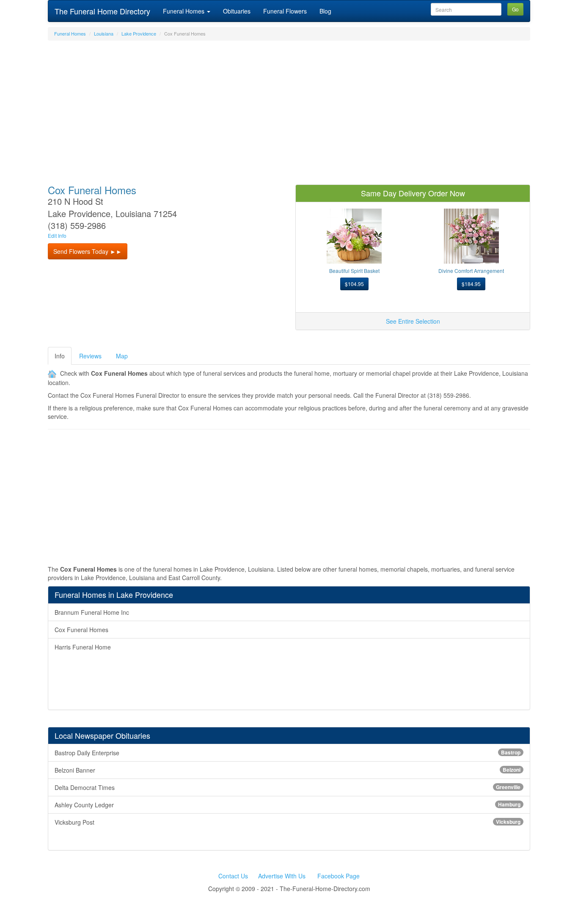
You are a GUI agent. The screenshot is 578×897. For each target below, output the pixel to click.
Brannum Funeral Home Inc (92, 612)
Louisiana (103, 33)
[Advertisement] (289, 108)
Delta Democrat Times (287, 787)
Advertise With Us (282, 876)
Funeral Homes (184, 11)
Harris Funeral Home (83, 647)
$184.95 (471, 283)
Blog (325, 11)
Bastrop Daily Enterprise (287, 752)
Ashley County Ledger (287, 805)
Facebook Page (338, 876)
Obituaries (236, 11)
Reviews (90, 356)
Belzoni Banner (287, 770)
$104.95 (354, 283)
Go (515, 9)
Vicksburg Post (287, 822)
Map (122, 356)
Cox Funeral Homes (81, 629)
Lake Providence (138, 33)
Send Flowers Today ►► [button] (87, 251)
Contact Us (233, 876)
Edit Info (57, 235)
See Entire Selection (413, 321)
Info (60, 356)
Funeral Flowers (285, 11)
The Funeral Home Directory (102, 11)
